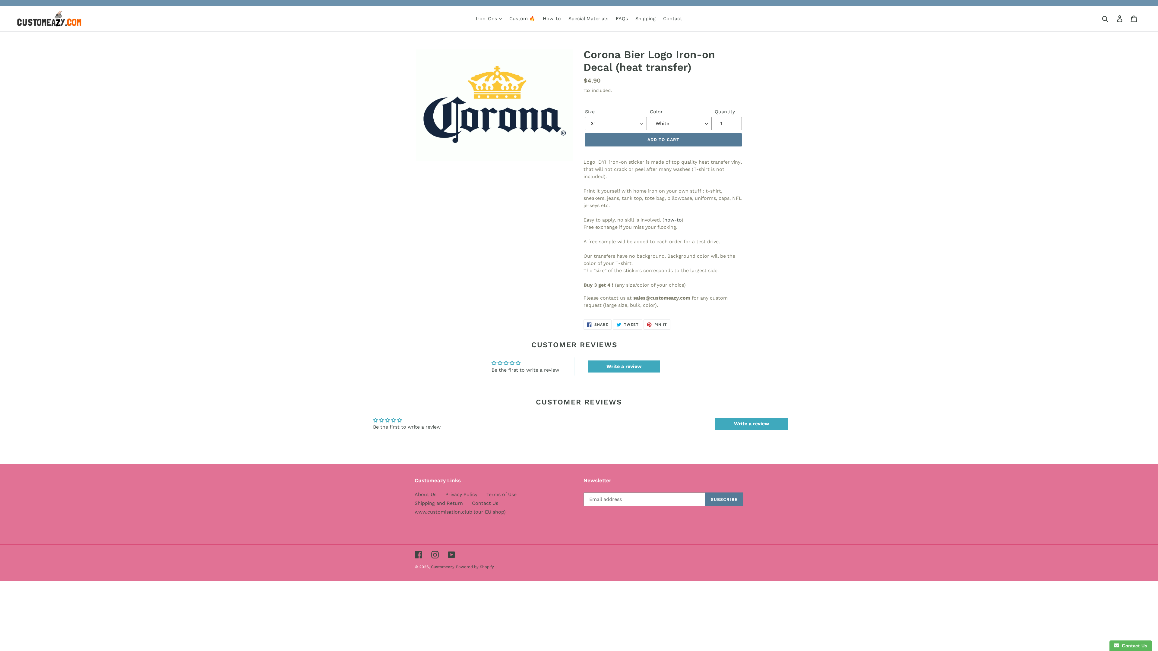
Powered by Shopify (475, 567)
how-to (673, 220)
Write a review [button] (623, 366)
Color (656, 112)
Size (590, 112)
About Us (425, 494)
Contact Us (485, 503)
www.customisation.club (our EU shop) (460, 512)
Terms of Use (501, 494)
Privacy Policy (461, 494)
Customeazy (442, 567)
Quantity (725, 112)
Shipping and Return (439, 503)
